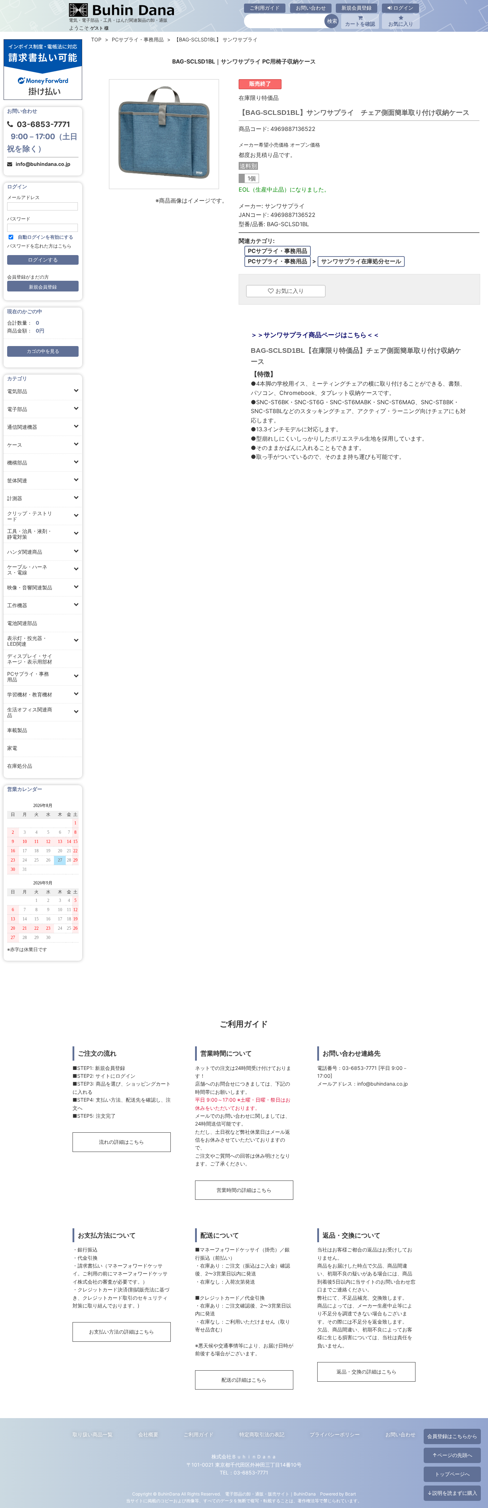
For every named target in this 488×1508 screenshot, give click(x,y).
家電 (12, 748)
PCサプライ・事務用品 (28, 676)
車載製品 (17, 730)
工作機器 (17, 605)
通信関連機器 (22, 427)
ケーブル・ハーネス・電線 (27, 569)
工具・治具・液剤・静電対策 (29, 534)
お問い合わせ (311, 8)
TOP (96, 39)
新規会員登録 (357, 8)
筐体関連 (17, 480)
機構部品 (17, 462)
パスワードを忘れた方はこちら (39, 246)
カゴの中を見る (43, 351)
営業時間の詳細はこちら (244, 1190)
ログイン (402, 8)
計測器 (14, 498)
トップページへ (452, 1474)
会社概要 (148, 1434)
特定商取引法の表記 (261, 1434)
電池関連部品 (22, 623)
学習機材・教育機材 (29, 694)
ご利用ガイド (265, 8)
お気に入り (400, 24)
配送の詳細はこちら (244, 1380)
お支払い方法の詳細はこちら (121, 1332)
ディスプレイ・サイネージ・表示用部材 (29, 659)
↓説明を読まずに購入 (452, 1493)
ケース (14, 445)
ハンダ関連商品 (24, 552)
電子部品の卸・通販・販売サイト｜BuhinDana (270, 1494)
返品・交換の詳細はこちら (367, 1372)
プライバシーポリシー (335, 1434)
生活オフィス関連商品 (29, 712)
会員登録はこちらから (452, 1436)
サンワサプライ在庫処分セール (361, 261)
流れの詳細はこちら (121, 1142)
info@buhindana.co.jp (43, 164)
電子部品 (17, 409)
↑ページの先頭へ (452, 1455)
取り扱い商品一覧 (93, 1434)
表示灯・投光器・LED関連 (27, 641)
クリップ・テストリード (29, 516)
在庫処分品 (19, 766)
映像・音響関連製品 (29, 587)
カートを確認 (360, 24)
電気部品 (17, 391)
